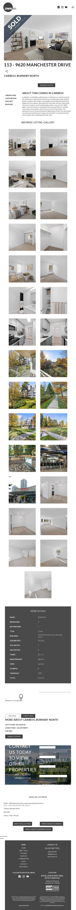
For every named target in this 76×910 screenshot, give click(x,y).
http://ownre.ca (52, 854)
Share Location (14, 736)
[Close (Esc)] (1, 834)
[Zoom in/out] (6, 834)
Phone (41, 763)
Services (23, 854)
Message (42, 773)
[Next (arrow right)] (2, 836)
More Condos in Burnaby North (38, 827)
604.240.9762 (23, 774)
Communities (23, 856)
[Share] (2, 834)
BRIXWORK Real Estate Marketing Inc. (55, 903)
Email (40, 754)
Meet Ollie (23, 848)
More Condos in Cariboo (51, 822)
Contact (23, 862)
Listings (23, 851)
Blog (24, 859)
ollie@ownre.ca (23, 777)
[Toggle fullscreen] (4, 834)
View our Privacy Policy (24, 903)
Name (41, 744)
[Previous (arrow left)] (1, 836)
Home (23, 846)
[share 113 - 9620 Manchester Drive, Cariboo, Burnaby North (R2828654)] (6, 70)
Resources (23, 865)
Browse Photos (46, 85)
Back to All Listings (22, 822)
